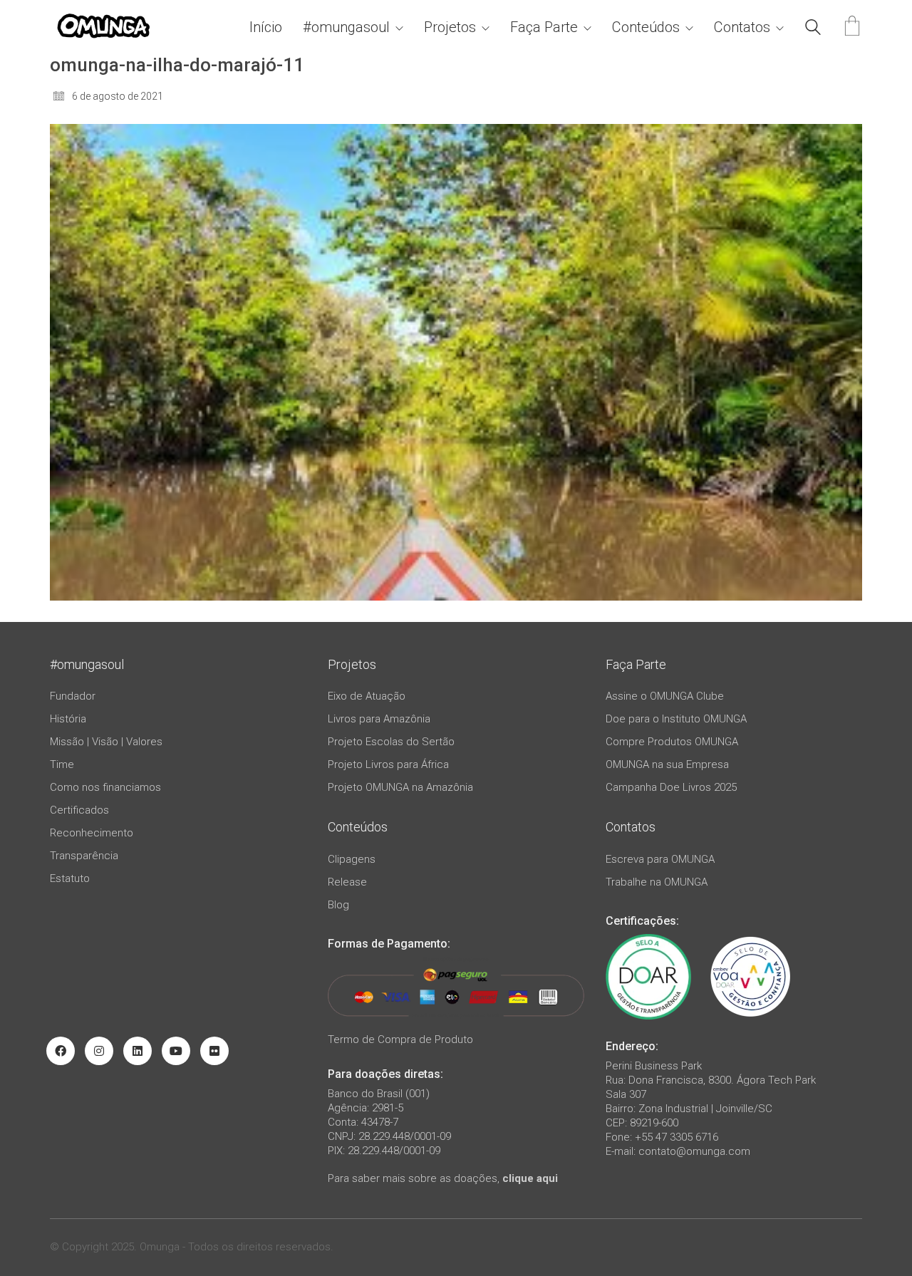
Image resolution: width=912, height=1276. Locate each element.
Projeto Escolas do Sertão (391, 741)
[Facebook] (60, 1051)
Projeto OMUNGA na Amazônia (400, 787)
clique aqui (530, 1178)
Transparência (84, 855)
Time (62, 764)
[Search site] (813, 29)
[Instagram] (99, 1051)
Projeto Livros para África (388, 764)
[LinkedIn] (137, 1051)
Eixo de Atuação (366, 696)
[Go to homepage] (103, 27)
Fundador (72, 696)
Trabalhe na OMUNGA (657, 882)
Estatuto (70, 878)
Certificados (79, 810)
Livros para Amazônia (379, 718)
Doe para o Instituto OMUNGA (676, 718)
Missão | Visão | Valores (106, 741)
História (68, 718)
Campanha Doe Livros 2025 (671, 787)
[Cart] (852, 27)
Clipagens (351, 859)
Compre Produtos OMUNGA (672, 741)
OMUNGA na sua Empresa (667, 764)
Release (347, 882)
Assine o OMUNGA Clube (665, 696)
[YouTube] (176, 1051)
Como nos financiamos (105, 787)
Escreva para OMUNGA (660, 859)
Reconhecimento (91, 832)
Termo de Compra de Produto (400, 1039)
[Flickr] (214, 1051)
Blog (338, 904)
